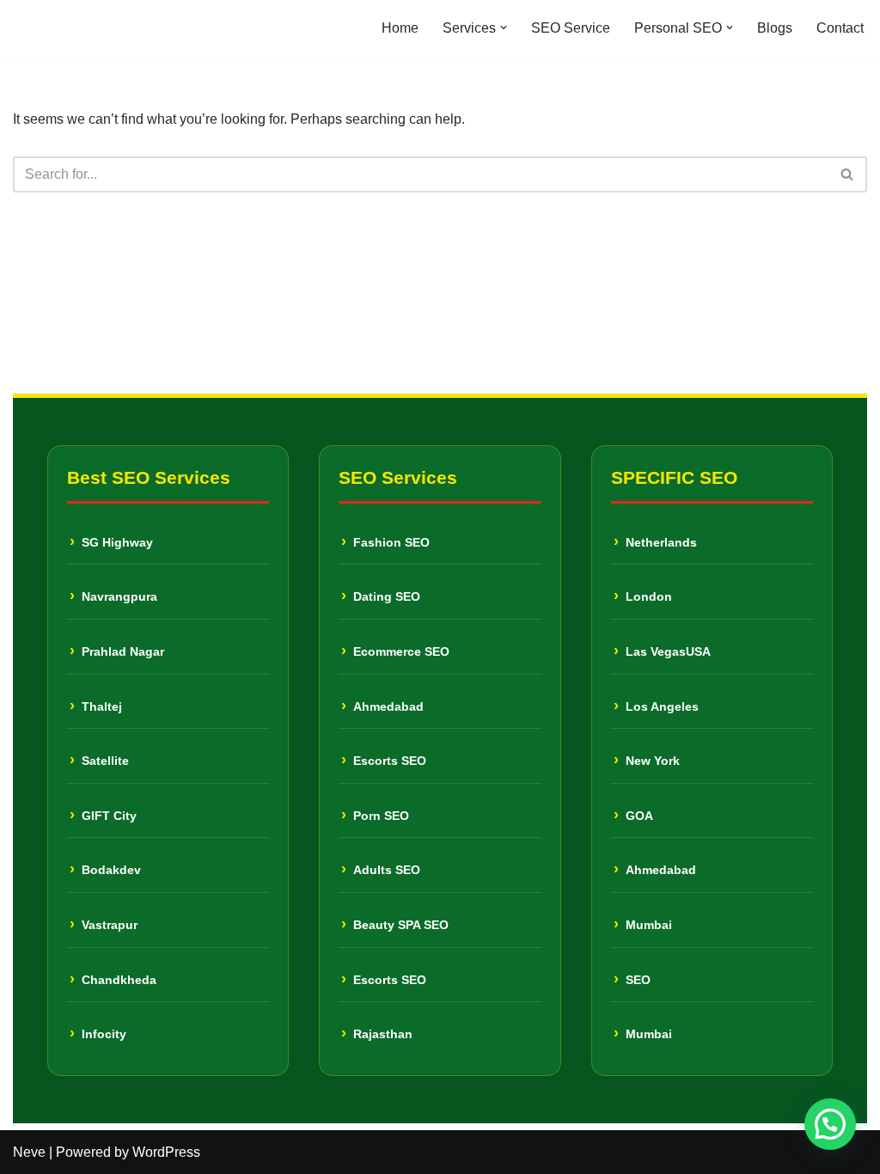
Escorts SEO (389, 760)
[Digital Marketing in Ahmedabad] (64, 27)
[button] (503, 27)
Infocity (104, 1034)
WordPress (166, 1152)
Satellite (105, 760)
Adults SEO (386, 870)
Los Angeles (662, 706)
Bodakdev (111, 870)
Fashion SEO (391, 542)
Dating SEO (386, 596)
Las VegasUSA (668, 651)
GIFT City (109, 815)
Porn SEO (381, 815)
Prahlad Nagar (123, 651)
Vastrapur (110, 925)
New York (653, 760)
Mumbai (649, 925)
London (649, 596)
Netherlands (661, 542)
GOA (639, 815)
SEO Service (570, 28)
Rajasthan (382, 1034)
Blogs (774, 28)
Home (400, 28)
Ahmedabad (388, 706)
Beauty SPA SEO (401, 925)
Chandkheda (119, 980)
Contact (840, 28)
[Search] (847, 174)
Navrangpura (119, 596)
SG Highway (117, 542)
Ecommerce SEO (401, 651)
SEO (638, 980)
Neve (29, 1152)
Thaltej (102, 706)
